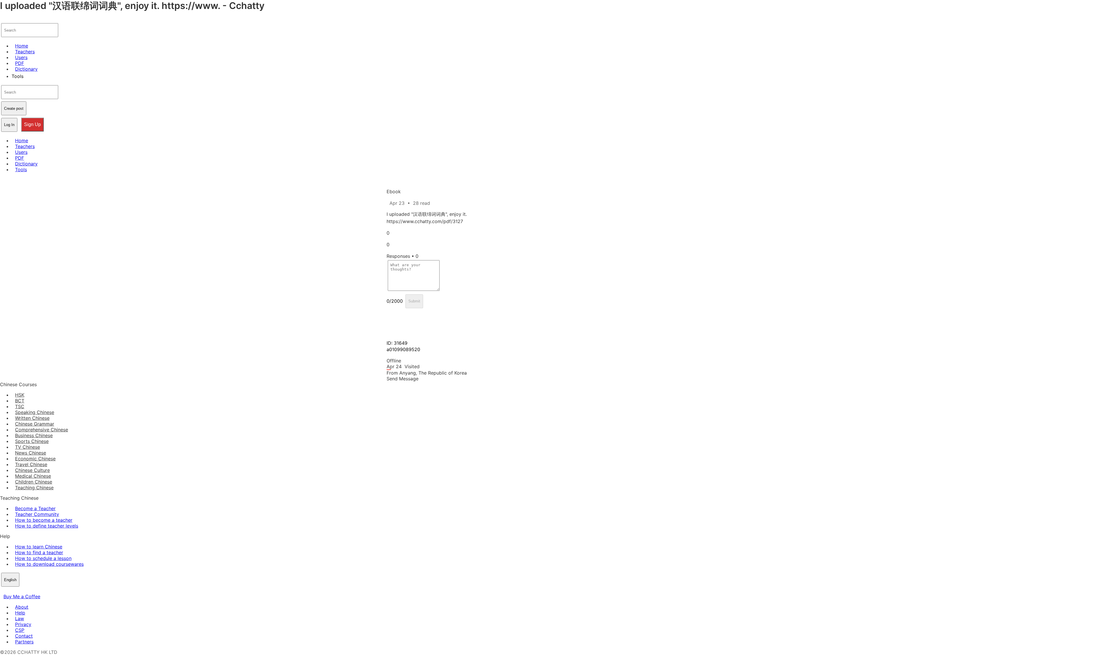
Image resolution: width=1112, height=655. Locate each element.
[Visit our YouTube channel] (24, 590)
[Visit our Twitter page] (10, 590)
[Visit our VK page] (17, 590)
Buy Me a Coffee (21, 596)
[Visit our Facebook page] (3, 590)
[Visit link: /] (3, 19)
